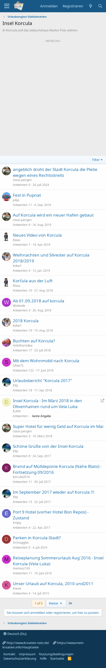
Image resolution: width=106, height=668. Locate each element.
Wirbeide (19, 306)
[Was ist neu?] (90, 6)
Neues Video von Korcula (37, 235)
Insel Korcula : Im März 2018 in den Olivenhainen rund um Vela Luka (47, 403)
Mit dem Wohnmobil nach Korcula (46, 360)
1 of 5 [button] (38, 603)
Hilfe (43, 658)
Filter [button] (96, 159)
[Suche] (100, 6)
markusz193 (21, 568)
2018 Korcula (26, 320)
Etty (15, 385)
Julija (16, 200)
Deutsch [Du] (16, 633)
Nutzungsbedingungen (56, 654)
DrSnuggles (21, 542)
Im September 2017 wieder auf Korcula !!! (53, 492)
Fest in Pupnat (27, 195)
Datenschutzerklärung (19, 658)
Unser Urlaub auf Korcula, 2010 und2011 (53, 583)
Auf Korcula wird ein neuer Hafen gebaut (53, 215)
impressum (27, 654)
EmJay (17, 523)
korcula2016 (21, 477)
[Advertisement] (53, 97)
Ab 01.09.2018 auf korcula (38, 301)
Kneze (17, 588)
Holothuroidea (23, 345)
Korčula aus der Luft (33, 280)
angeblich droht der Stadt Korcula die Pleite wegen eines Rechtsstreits (55, 172)
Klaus (16, 240)
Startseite (57, 658)
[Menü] (7, 6)
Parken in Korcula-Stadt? (37, 537)
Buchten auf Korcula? (34, 341)
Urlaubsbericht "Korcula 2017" (42, 380)
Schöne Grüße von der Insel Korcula (48, 446)
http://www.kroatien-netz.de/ (27, 643)
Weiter (54, 603)
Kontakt (9, 654)
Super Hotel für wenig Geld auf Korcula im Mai (58, 426)
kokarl (17, 266)
